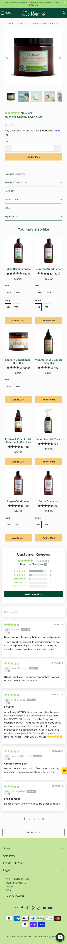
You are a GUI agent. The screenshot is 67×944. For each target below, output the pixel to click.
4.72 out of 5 (41, 560)
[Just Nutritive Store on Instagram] (27, 908)
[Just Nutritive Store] (33, 13)
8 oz (49, 292)
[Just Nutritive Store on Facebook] (22, 908)
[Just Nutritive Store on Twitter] (44, 908)
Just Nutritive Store (26, 936)
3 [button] (34, 818)
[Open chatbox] (60, 937)
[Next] (59, 57)
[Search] (64, 13)
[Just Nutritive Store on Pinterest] (33, 908)
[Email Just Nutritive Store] (16, 908)
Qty (7, 141)
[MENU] (1, 13)
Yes (16, 307)
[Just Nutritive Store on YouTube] (50, 908)
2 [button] (29, 818)
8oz (18, 292)
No (8, 307)
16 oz (39, 292)
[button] (12, 112)
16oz (9, 292)
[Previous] (7, 57)
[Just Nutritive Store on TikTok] (39, 908)
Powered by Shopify (49, 936)
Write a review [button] (33, 594)
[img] (11, 624)
